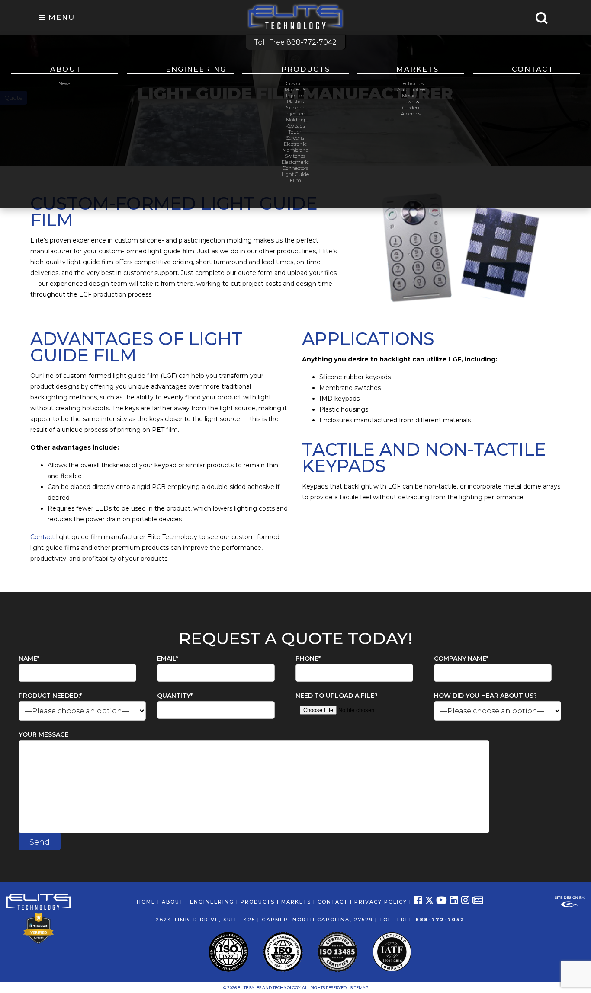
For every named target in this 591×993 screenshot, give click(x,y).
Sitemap (359, 987)
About (65, 69)
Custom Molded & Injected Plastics (295, 92)
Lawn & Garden (410, 105)
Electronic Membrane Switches (295, 150)
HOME (146, 902)
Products (305, 69)
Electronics (411, 83)
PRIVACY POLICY (380, 902)
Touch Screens (295, 135)
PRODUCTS (258, 902)
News (64, 83)
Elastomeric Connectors (295, 165)
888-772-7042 (440, 919)
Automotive (411, 89)
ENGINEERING (212, 902)
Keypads (295, 126)
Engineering (196, 69)
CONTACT (333, 902)
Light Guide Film (295, 177)
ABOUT (172, 902)
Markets (417, 69)
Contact (533, 69)
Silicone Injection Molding (295, 114)
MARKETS (296, 902)
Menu (60, 17)
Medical (411, 96)
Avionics (411, 114)
